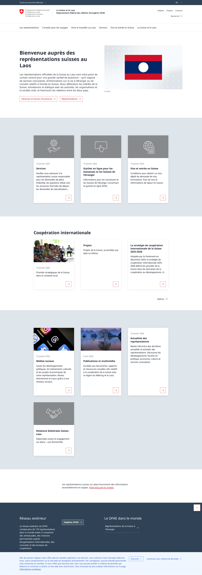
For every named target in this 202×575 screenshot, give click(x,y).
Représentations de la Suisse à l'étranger (120, 528)
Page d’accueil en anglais (101, 487)
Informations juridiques (30, 569)
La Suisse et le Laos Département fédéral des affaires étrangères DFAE (80, 11)
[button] (29, 27)
